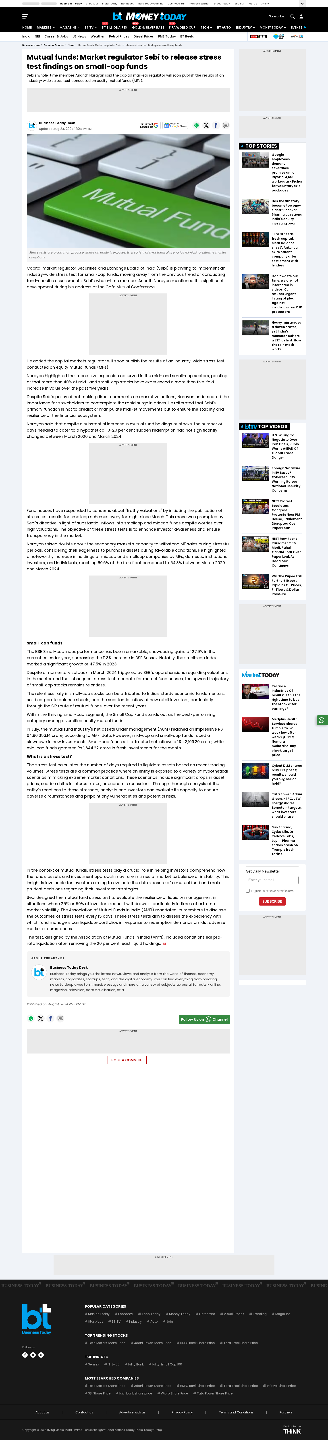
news (71, 45)
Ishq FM (239, 3)
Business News (31, 45)
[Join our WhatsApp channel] (321, 723)
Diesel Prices (144, 36)
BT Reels (187, 36)
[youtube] (33, 1355)
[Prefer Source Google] (149, 125)
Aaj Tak (252, 3)
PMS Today (167, 36)
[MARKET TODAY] (260, 675)
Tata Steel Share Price (241, 1343)
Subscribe (276, 16)
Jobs (170, 1321)
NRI (37, 36)
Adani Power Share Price (152, 1343)
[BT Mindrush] (297, 36)
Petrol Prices (119, 36)
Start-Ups (95, 1321)
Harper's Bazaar (199, 3)
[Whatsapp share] (196, 125)
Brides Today (222, 3)
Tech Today (151, 1314)
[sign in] (301, 16)
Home (27, 27)
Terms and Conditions (236, 1412)
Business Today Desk (57, 123)
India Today (109, 3)
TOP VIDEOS (273, 427)
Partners (286, 1412)
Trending (260, 1314)
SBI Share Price (99, 1393)
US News (79, 36)
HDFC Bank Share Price (197, 1343)
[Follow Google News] (175, 125)
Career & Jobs (56, 36)
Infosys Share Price (281, 1386)
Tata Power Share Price (215, 1393)
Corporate (207, 1314)
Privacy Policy (182, 1412)
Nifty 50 (114, 1364)
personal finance (54, 45)
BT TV (89, 27)
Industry (244, 27)
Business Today (71, 3)
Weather (98, 36)
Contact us (84, 1412)
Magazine (68, 27)
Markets (44, 27)
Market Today (99, 1314)
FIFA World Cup (182, 27)
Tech (205, 27)
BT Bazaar (92, 3)
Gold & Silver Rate (148, 27)
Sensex (93, 1364)
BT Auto (224, 27)
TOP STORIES (261, 146)
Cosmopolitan (176, 3)
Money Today (271, 27)
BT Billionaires (114, 27)
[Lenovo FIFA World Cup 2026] (258, 36)
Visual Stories (234, 1314)
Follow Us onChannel (204, 1019)
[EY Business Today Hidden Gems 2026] (279, 36)
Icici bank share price (135, 1393)
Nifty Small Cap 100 (167, 1364)
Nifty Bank (136, 1364)
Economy (125, 1314)
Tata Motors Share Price (106, 1343)
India (26, 36)
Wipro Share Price (174, 1393)
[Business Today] (150, 16)
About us (42, 1412)
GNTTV (265, 3)
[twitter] (41, 1355)
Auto (154, 1321)
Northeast (127, 3)
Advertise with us (132, 1412)
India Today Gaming (151, 3)
